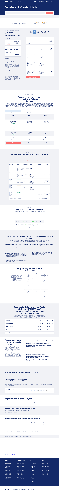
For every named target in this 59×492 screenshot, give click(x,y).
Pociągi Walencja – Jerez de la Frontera (23, 431)
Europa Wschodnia (45, 467)
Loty (17, 1)
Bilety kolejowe (7, 462)
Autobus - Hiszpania (20, 462)
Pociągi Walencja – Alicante (21, 424)
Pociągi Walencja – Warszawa (22, 422)
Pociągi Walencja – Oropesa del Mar (35, 402)
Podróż (43, 460)
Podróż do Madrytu (45, 470)
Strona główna (7, 436)
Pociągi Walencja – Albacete (34, 427)
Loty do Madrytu (32, 464)
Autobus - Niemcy (20, 473)
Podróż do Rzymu (45, 471)
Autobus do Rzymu (20, 467)
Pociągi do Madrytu (8, 464)
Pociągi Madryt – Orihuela (34, 431)
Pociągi (11, 1)
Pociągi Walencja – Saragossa (10, 427)
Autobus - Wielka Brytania (21, 478)
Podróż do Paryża (45, 473)
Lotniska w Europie (33, 462)
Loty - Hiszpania (32, 471)
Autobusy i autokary (21, 460)
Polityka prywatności (31, 489)
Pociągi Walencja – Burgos (46, 429)
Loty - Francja (32, 474)
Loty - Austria (32, 481)
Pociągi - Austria (8, 480)
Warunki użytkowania (22, 489)
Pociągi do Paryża (8, 467)
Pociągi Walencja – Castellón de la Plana (23, 429)
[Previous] (16, 218)
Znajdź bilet (9, 44)
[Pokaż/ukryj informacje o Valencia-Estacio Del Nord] (52, 390)
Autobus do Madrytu (20, 466)
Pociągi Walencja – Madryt (9, 402)
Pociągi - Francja (8, 474)
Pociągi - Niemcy (8, 473)
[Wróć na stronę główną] (7, 1)
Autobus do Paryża (20, 469)
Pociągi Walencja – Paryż (9, 422)
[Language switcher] (35, 1)
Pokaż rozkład (9, 55)
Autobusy (15, 1)
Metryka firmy (15, 489)
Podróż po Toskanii (45, 463)
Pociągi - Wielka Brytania (9, 478)
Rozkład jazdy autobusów (21, 464)
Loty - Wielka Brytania (33, 480)
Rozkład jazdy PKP (8, 463)
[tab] (29, 35)
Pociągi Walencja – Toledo (9, 431)
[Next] (52, 32)
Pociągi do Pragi (8, 470)
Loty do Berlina (32, 469)
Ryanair (31, 482)
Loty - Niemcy (32, 473)
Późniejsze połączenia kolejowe (43, 198)
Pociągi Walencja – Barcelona (34, 422)
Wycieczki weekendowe (46, 462)
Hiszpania (12, 436)
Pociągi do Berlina (8, 469)
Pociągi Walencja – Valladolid (34, 429)
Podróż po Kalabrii (45, 469)
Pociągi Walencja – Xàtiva (21, 402)
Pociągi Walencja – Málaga (34, 424)
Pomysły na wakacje (45, 466)
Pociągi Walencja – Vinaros (21, 427)
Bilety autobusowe (20, 463)
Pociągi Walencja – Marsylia (9, 424)
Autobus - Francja (20, 474)
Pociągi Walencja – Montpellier (47, 424)
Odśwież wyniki (29, 160)
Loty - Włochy (32, 478)
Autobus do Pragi (20, 471)
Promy (20, 1)
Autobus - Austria (20, 480)
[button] (27, 13)
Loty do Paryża (32, 467)
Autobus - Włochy (20, 477)
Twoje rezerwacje (41, 1)
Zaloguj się (52, 1)
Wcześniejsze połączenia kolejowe (15, 198)
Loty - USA (31, 477)
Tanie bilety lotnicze (33, 463)
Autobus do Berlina (20, 470)
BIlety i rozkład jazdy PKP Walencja (11, 412)
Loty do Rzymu (32, 466)
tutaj (37, 201)
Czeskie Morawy (44, 464)
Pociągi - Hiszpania (8, 471)
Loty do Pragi (32, 470)
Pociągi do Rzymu (8, 466)
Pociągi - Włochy (8, 477)
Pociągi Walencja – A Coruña (46, 427)
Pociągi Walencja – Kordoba (9, 429)
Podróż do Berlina (45, 474)
